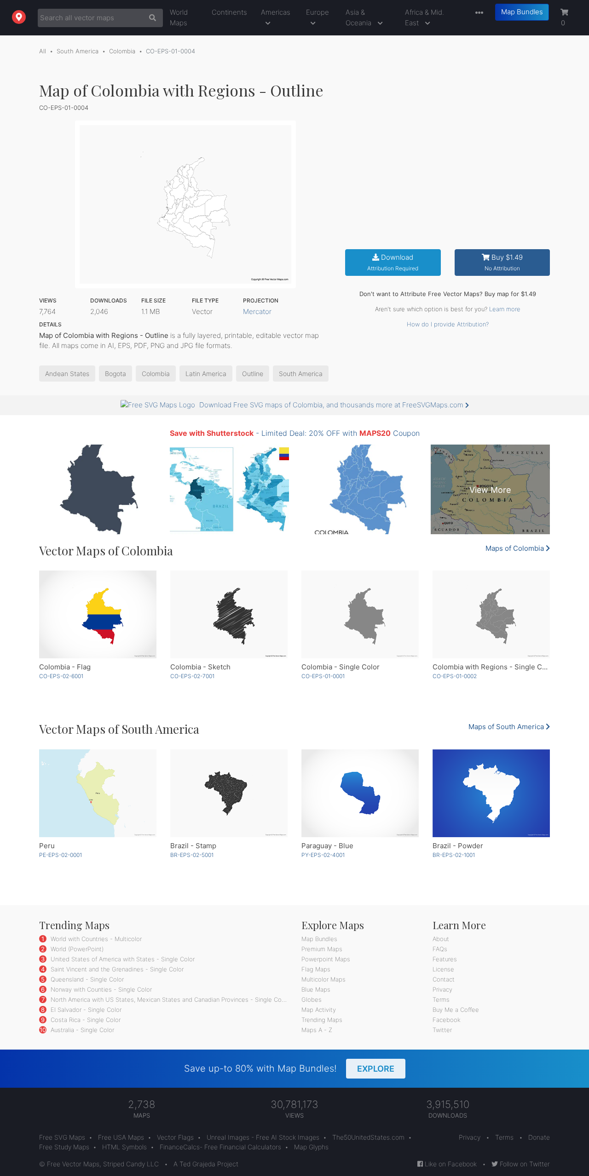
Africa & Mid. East (424, 17)
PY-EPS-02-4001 (323, 854)
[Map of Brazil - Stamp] (229, 793)
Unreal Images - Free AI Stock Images (263, 1137)
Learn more (504, 309)
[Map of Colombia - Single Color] (360, 614)
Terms (441, 999)
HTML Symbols (124, 1147)
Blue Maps (315, 989)
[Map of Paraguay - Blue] (360, 793)
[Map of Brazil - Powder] (491, 793)
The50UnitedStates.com (368, 1137)
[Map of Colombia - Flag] (97, 614)
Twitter (442, 1029)
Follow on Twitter (524, 1164)
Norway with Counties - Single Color (100, 989)
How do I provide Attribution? (448, 324)
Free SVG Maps (62, 1137)
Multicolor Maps (323, 979)
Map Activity (318, 1009)
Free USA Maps (121, 1137)
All (42, 51)
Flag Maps (315, 969)
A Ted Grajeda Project (205, 1164)
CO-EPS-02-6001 (61, 676)
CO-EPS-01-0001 (323, 676)
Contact (444, 979)
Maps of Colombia (515, 548)
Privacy (442, 989)
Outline (252, 373)
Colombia (122, 51)
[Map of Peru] (97, 793)
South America (77, 51)
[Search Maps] (150, 18)
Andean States (67, 373)
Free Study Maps (64, 1147)
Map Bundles (522, 11)
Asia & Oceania (359, 17)
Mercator (257, 311)
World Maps (179, 17)
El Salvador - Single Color (85, 1009)
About (441, 938)
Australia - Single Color (81, 1029)
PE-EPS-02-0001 (60, 854)
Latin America (205, 373)
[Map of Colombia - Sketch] (229, 614)
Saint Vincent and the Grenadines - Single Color (116, 969)
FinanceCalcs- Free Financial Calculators (220, 1147)
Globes (311, 999)
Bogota (115, 373)
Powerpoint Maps (325, 959)
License (443, 969)
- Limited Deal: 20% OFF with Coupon (295, 433)
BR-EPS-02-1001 (454, 854)
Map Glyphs (311, 1147)
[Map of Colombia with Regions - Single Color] (491, 614)
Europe (317, 12)
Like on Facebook (450, 1164)
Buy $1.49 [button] (504, 262)
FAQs (440, 949)
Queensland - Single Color (86, 979)
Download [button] (392, 262)
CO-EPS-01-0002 (455, 676)
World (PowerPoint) (76, 949)
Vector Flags (175, 1137)
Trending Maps (321, 1019)
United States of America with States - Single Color (122, 959)
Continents (229, 12)
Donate (539, 1137)
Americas (275, 12)
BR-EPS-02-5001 (192, 854)
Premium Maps (321, 949)
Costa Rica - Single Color (85, 1019)
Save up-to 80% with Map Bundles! (289, 1068)
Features (445, 959)
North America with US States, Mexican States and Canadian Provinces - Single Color (169, 999)
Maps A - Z (316, 1029)
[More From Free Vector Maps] (477, 13)
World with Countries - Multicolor (95, 938)
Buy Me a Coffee (456, 1009)
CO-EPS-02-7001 (192, 676)
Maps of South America (507, 726)
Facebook (447, 1019)
